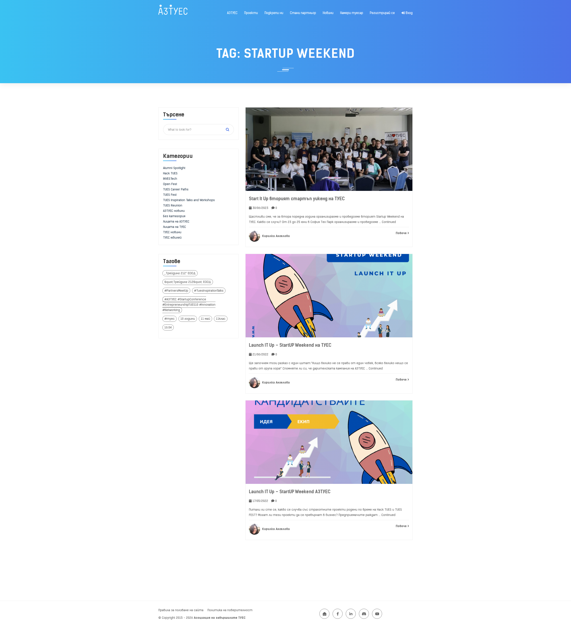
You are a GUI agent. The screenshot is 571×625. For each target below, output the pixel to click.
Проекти (251, 13)
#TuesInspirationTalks (208, 291)
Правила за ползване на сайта (180, 610)
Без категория (174, 216)
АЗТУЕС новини (174, 211)
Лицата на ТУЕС (174, 227)
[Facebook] (338, 614)
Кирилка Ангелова (275, 236)
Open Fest (170, 184)
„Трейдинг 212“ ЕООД (180, 273)
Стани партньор (303, 13)
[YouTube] (377, 614)
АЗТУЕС (232, 13)
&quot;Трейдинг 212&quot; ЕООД (187, 282)
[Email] (324, 614)
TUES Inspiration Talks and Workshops (189, 200)
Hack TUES (170, 173)
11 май (205, 319)
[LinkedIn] (351, 614)
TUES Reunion (172, 205)
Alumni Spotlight (174, 168)
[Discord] (364, 614)
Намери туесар (351, 13)
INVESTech (170, 179)
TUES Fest (170, 195)
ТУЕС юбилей (172, 237)
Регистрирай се (382, 13)
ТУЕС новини (172, 232)
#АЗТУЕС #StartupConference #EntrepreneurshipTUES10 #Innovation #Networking (188, 304)
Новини (328, 13)
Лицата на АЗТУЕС (176, 221)
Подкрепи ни (274, 13)
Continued (389, 222)
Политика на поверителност (229, 610)
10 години (187, 319)
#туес (169, 319)
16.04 (168, 327)
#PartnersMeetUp (176, 291)
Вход (409, 13)
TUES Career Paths (175, 189)
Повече (402, 233)
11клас (221, 319)
